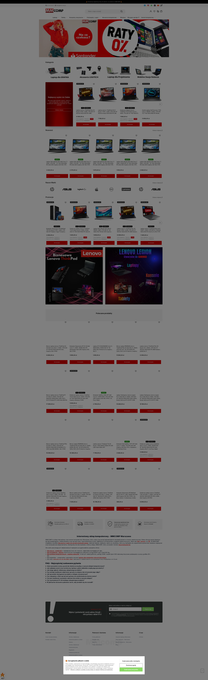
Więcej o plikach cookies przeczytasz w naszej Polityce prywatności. (91, 669)
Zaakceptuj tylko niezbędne (131, 661)
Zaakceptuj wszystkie (131, 669)
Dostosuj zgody (131, 665)
